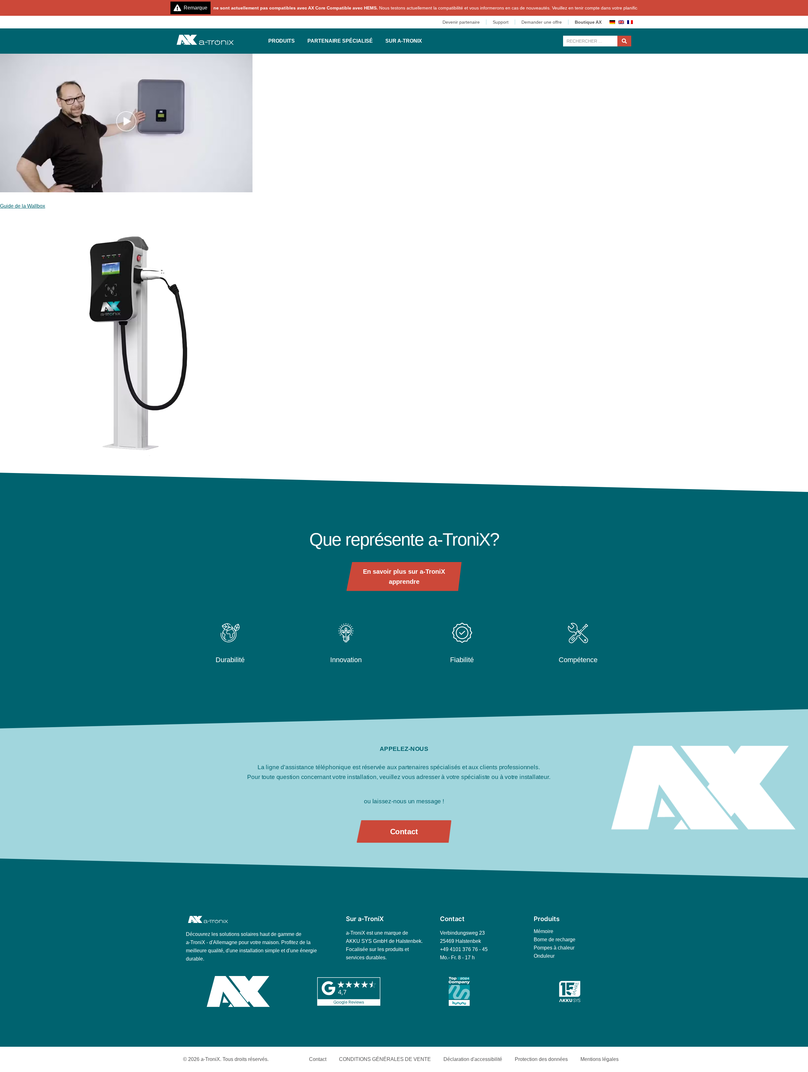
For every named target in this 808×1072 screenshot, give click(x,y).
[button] (281, 41)
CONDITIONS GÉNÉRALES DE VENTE (385, 1059)
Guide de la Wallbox (22, 206)
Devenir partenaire (461, 22)
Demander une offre (541, 22)
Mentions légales (599, 1059)
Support (500, 22)
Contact (317, 1059)
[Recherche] (624, 41)
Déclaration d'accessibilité (472, 1059)
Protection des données (541, 1059)
